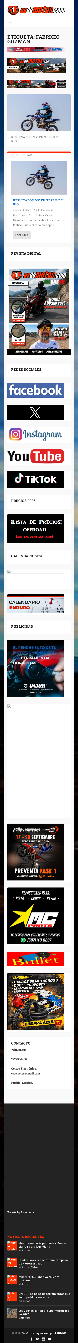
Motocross (47, 210)
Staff (20, 210)
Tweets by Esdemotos (20, 1212)
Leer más (21, 235)
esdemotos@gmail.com (25, 1073)
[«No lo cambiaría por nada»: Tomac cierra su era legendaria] (12, 1245)
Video (34, 1267)
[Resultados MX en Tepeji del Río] (39, 178)
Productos (24, 1301)
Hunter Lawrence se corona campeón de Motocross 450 (43, 1261)
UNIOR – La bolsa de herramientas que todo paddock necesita (44, 1295)
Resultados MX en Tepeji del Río (36, 139)
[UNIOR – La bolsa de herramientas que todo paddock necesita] (12, 1296)
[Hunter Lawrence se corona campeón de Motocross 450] (12, 1262)
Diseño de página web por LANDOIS (43, 1333)
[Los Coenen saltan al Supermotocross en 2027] (12, 1313)
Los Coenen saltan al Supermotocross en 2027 (44, 1312)
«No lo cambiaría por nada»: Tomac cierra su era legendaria (43, 1244)
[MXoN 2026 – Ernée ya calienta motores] (12, 1279)
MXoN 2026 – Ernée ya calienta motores (39, 1278)
